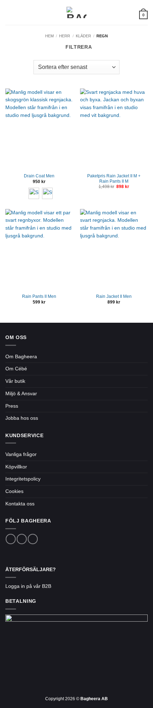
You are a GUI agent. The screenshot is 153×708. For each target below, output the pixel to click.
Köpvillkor (16, 467)
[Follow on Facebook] (11, 539)
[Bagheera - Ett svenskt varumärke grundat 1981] (76, 12)
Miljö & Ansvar (21, 393)
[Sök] (20, 12)
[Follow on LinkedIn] (33, 539)
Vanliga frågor (21, 454)
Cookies (14, 491)
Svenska (125, 14)
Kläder (83, 36)
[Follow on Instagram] (22, 539)
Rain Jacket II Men (114, 296)
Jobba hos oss (21, 418)
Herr (64, 36)
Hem (49, 36)
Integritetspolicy (23, 479)
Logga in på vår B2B (28, 586)
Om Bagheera (21, 356)
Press (11, 406)
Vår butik (15, 381)
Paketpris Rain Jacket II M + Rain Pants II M (114, 178)
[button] (9, 13)
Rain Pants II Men (39, 296)
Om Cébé (16, 368)
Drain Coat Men (39, 176)
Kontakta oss (20, 503)
